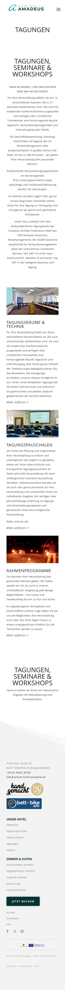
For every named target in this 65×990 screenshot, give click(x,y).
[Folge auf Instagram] (22, 931)
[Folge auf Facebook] (7, 931)
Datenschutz (26, 966)
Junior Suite (13, 883)
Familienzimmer (16, 890)
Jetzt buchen (23, 901)
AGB (37, 966)
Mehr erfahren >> (17, 402)
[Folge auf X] (15, 931)
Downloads (12, 918)
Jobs (8, 924)
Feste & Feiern (15, 837)
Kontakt (10, 912)
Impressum (12, 966)
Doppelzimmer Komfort (20, 871)
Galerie (10, 850)
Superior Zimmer (16, 877)
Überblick (12, 825)
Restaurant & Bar (16, 831)
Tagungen (12, 843)
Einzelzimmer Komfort (19, 864)
